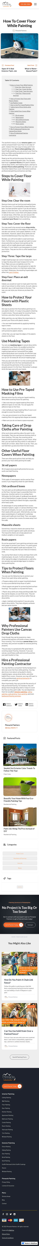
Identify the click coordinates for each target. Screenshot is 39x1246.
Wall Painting (5, 1101)
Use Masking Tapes (16, 103)
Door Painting (6, 1108)
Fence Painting (6, 1146)
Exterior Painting (8, 1143)
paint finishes (13, 272)
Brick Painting (6, 1157)
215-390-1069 (25, 4)
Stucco (4, 1168)
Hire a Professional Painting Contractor (16, 662)
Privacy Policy (6, 1182)
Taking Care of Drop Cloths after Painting (17, 427)
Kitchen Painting (6, 1112)
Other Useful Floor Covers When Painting (18, 452)
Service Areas (6, 1196)
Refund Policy (6, 1234)
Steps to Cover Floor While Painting (21, 85)
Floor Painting (6, 1104)
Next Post (30, 65)
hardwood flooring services (11, 696)
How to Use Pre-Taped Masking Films (22, 105)
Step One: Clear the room (23, 87)
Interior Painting (8, 1094)
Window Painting (7, 1137)
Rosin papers (20, 124)
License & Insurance (8, 1186)
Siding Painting (6, 1150)
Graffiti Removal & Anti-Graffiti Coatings (13, 1164)
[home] (10, 4)
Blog (3, 1200)
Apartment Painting (7, 1115)
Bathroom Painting (7, 1119)
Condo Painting (6, 1122)
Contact (30, 925)
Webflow (11, 1230)
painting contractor (23, 678)
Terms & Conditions (8, 1238)
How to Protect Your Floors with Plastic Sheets (17, 301)
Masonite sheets (21, 121)
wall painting (12, 694)
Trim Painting (6, 1133)
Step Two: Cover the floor (23, 89)
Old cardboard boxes (22, 119)
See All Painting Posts (19, 1057)
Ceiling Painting (6, 1097)
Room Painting (6, 1126)
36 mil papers (19, 115)
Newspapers (20, 117)
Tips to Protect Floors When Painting (22, 127)
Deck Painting (6, 1161)
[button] (35, 4)
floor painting (22, 694)
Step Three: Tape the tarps (24, 91)
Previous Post (9, 65)
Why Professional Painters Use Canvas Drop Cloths (17, 629)
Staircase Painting (7, 1129)
